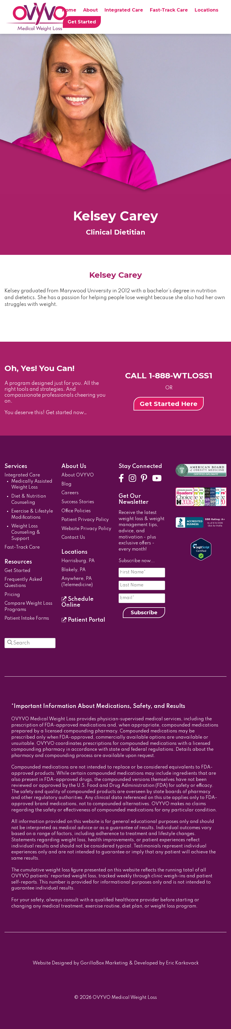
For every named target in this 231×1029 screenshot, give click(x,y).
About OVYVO (77, 475)
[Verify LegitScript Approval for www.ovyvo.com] (201, 559)
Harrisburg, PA (78, 561)
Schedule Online (77, 602)
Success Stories (77, 502)
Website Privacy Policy (86, 529)
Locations (206, 10)
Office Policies (76, 511)
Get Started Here (168, 404)
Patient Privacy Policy (85, 520)
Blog (66, 484)
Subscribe (144, 613)
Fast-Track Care (169, 10)
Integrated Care (124, 10)
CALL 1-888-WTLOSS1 (168, 375)
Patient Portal (85, 620)
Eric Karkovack (182, 963)
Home (69, 10)
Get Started (82, 22)
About (90, 10)
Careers (70, 493)
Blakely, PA (73, 570)
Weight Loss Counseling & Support (25, 532)
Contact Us (73, 537)
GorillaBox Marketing (104, 963)
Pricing (12, 595)
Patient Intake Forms (27, 618)
